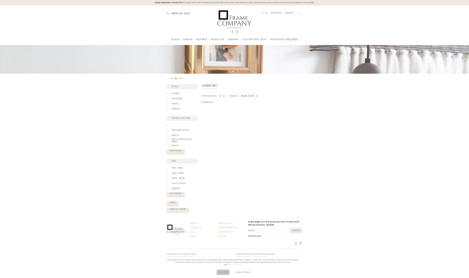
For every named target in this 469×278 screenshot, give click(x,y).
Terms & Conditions (228, 227)
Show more (176, 150)
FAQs (192, 232)
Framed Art (217, 39)
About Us (194, 223)
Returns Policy (225, 232)
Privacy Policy (225, 223)
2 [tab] (235, 71)
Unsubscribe (254, 235)
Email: (251, 230)
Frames (175, 39)
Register (276, 13)
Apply (172, 202)
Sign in (289, 13)
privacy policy (235, 264)
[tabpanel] (234, 59)
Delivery (222, 236)
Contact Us (196, 227)
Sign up (296, 230)
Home (192, 236)
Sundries (233, 39)
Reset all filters (178, 209)
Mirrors (187, 39)
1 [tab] (233, 71)
